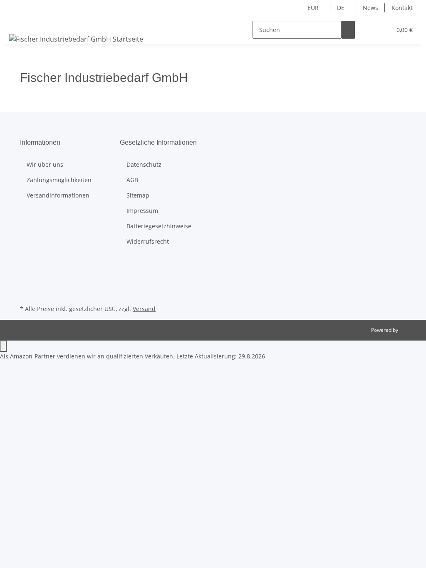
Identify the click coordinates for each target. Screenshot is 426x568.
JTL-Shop (409, 329)
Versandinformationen (58, 195)
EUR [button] (313, 8)
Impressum (142, 211)
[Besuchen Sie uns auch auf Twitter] (26, 274)
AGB (132, 180)
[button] (368, 29)
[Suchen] (348, 30)
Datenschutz (143, 164)
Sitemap (137, 195)
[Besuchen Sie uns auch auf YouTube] (26, 283)
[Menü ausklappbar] (17, 22)
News (370, 8)
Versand (144, 309)
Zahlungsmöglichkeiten (59, 180)
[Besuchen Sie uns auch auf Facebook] (26, 264)
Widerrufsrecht (147, 241)
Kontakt (402, 8)
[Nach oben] (3, 346)
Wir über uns (45, 164)
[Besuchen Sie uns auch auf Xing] (26, 293)
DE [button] (341, 8)
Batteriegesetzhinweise (158, 226)
